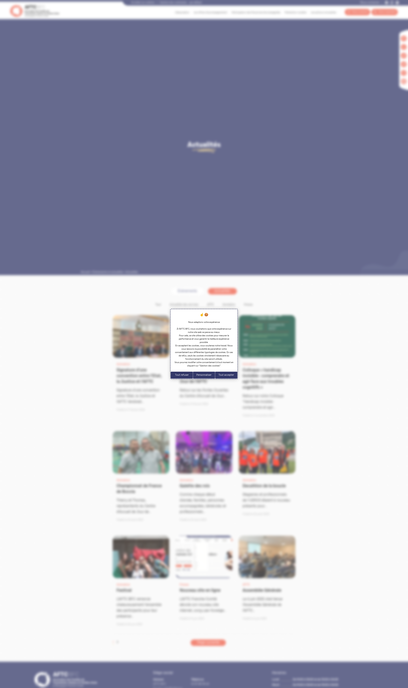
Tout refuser (182, 375)
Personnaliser (203, 375)
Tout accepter (226, 375)
